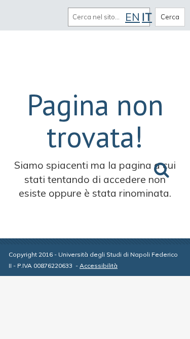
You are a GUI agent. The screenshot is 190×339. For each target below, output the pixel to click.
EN (132, 16)
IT (147, 16)
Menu (19, 17)
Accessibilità (99, 265)
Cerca (170, 17)
